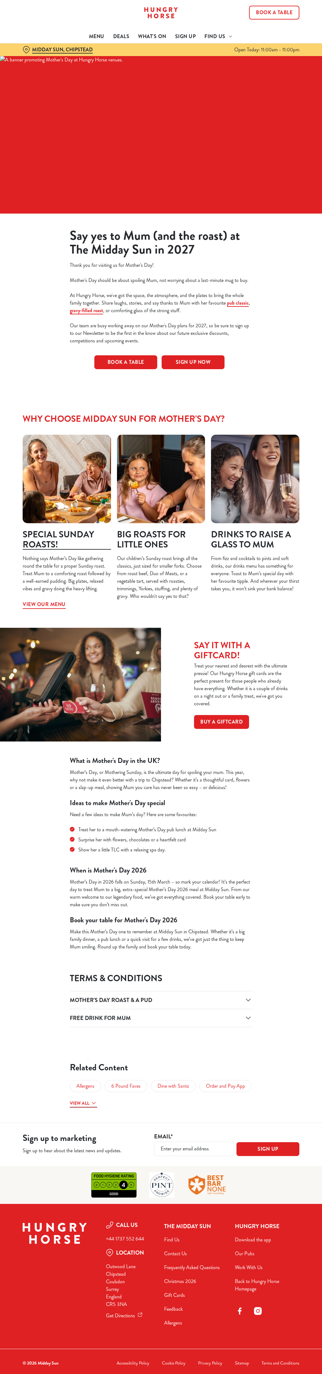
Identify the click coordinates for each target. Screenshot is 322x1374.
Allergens (85, 1086)
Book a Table (274, 13)
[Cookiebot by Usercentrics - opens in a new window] (270, 620)
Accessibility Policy (133, 1363)
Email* (163, 1136)
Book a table (126, 362)
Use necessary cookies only (160, 748)
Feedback (173, 1309)
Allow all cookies (252, 748)
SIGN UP (268, 1149)
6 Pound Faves (126, 1086)
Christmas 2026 (180, 1281)
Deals (121, 36)
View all (79, 1103)
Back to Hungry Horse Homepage (257, 1285)
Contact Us (175, 1253)
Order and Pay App (225, 1086)
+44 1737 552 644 (125, 1238)
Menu (96, 36)
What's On (152, 36)
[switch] (126, 705)
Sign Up (185, 36)
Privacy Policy (210, 1363)
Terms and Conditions (280, 1363)
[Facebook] (239, 1311)
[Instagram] (258, 1311)
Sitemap (242, 1363)
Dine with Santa (173, 1086)
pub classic (238, 302)
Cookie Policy (174, 1363)
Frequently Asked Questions (192, 1267)
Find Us (172, 1239)
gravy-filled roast (86, 310)
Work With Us (249, 1267)
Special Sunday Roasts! (58, 540)
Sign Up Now (193, 362)
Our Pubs (244, 1253)
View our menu (67, 479)
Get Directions (120, 1315)
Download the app (253, 1239)
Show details (271, 728)
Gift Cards (174, 1295)
